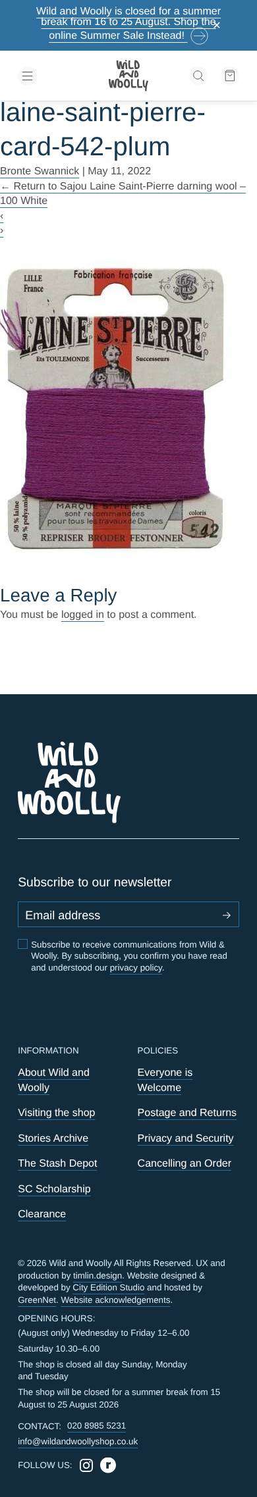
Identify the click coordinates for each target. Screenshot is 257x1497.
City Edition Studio (108, 1287)
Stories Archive (53, 1138)
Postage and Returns (187, 1113)
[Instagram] (86, 1465)
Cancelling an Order (184, 1163)
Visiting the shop (56, 1113)
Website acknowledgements (116, 1300)
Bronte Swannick (39, 171)
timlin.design (97, 1276)
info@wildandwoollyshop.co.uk (78, 1441)
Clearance (42, 1214)
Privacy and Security (186, 1138)
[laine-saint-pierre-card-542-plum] (128, 411)
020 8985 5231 (96, 1426)
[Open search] (198, 75)
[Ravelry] (108, 1465)
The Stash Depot (57, 1163)
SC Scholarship (54, 1189)
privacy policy (136, 968)
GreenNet (37, 1300)
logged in (82, 615)
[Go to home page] (128, 75)
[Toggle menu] (53, 76)
